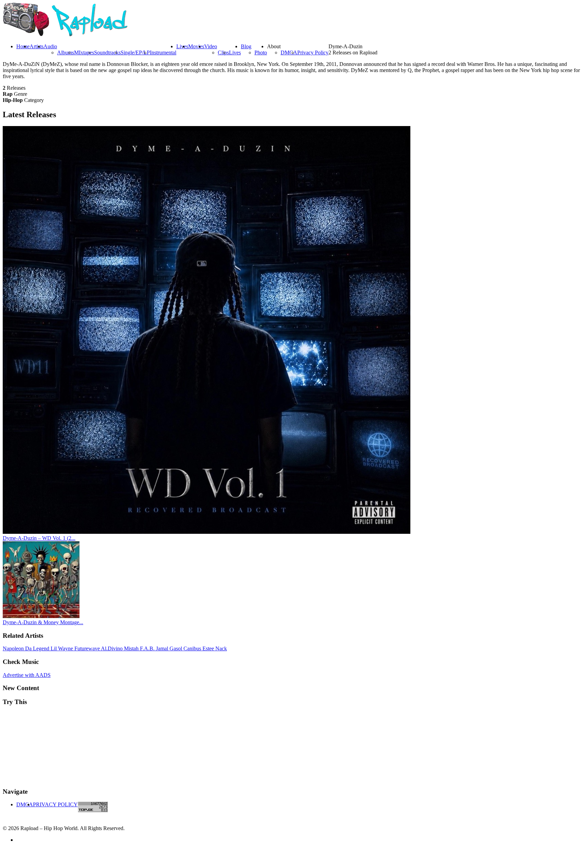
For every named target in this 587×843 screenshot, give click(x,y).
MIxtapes (84, 52)
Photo (260, 52)
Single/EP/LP (135, 52)
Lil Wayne (62, 648)
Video (210, 46)
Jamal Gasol (169, 648)
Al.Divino (112, 648)
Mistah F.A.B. (140, 648)
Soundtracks (107, 52)
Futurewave (87, 648)
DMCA (289, 52)
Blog (246, 46)
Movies (196, 46)
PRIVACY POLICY (55, 804)
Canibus (192, 648)
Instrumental (163, 52)
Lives (235, 52)
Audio (50, 46)
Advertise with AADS (27, 675)
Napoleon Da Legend (27, 648)
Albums (65, 52)
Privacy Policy (312, 52)
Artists (36, 46)
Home (23, 46)
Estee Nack (214, 648)
